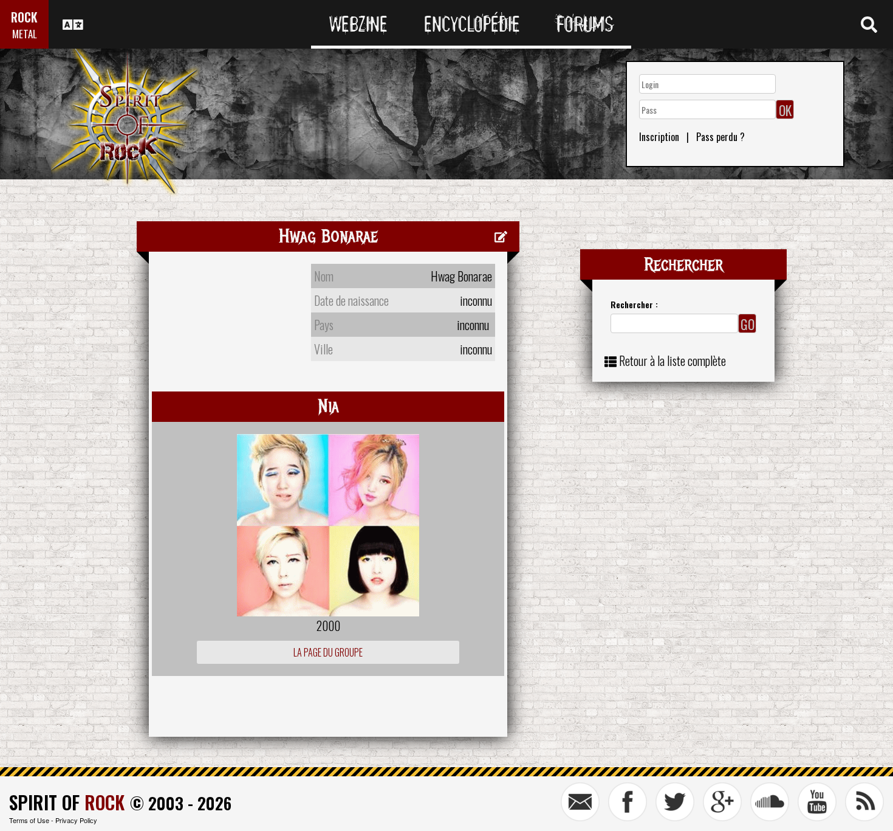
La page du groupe (328, 652)
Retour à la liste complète (672, 360)
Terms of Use (29, 820)
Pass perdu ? (720, 136)
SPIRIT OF (67, 802)
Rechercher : (634, 304)
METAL (24, 33)
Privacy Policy (76, 820)
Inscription (659, 136)
